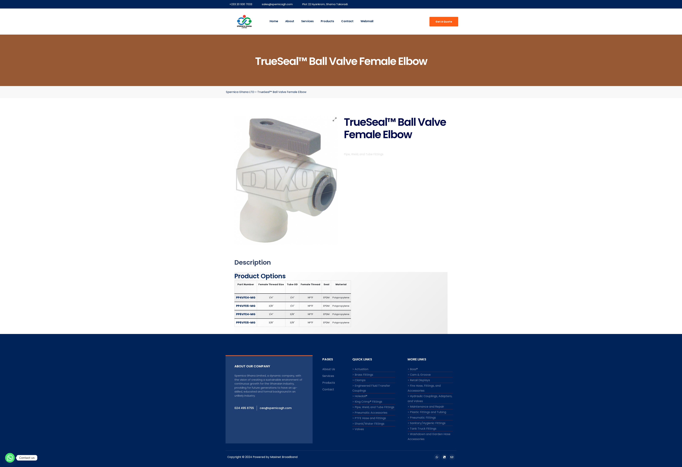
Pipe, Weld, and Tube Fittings (363, 154)
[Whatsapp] (437, 457)
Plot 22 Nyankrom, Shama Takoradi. (325, 4)
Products (327, 21)
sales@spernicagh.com (277, 4)
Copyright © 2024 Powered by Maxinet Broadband (262, 457)
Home (274, 21)
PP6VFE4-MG (245, 314)
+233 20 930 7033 (240, 4)
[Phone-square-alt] (444, 457)
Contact (347, 21)
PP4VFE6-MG (245, 306)
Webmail (367, 21)
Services (307, 21)
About (289, 21)
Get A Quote (443, 21)
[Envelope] (452, 457)
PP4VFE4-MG (245, 297)
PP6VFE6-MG (245, 322)
